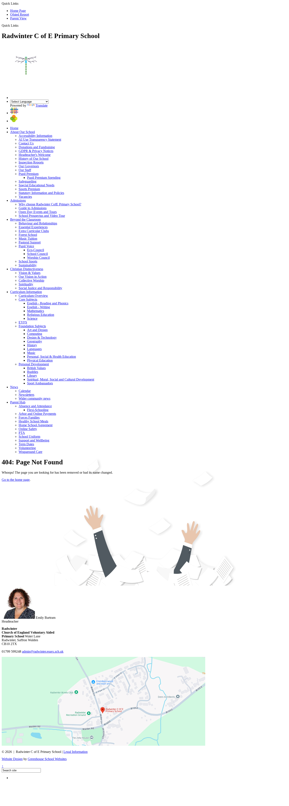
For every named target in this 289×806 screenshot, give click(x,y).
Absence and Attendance (35, 406)
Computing (34, 334)
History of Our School (33, 158)
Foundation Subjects (32, 326)
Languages (34, 349)
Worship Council (38, 257)
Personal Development (34, 364)
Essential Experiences (33, 227)
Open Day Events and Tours (38, 212)
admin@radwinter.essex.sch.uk (42, 651)
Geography (34, 341)
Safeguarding (27, 181)
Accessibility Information (35, 136)
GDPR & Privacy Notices (36, 151)
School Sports (28, 261)
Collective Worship (31, 280)
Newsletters (26, 394)
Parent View (18, 18)
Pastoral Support (30, 242)
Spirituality (26, 284)
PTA (22, 433)
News (14, 387)
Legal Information (75, 752)
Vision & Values (29, 273)
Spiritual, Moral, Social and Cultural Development (60, 379)
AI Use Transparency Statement (40, 139)
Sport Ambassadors (40, 383)
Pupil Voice (26, 246)
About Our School (22, 132)
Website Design (12, 759)
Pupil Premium (29, 174)
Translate (42, 105)
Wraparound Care (30, 452)
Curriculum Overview (33, 295)
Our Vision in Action (33, 276)
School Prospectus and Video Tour (42, 215)
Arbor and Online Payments (37, 413)
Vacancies (25, 196)
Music (31, 353)
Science (32, 318)
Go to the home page (16, 479)
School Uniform (29, 436)
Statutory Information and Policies (41, 193)
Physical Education (40, 360)
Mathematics (35, 311)
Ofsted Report (19, 14)
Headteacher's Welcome (35, 155)
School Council (37, 254)
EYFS (23, 322)
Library (32, 375)
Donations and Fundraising (37, 147)
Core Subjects (28, 299)
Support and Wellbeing (34, 440)
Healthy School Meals (33, 421)
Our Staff (25, 170)
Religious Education (40, 314)
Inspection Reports (31, 162)
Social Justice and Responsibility (40, 288)
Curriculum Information (26, 292)
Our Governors (29, 166)
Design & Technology (42, 337)
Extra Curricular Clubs (34, 231)
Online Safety (28, 429)
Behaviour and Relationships (38, 223)
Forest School (28, 235)
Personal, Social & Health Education (51, 356)
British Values (36, 368)
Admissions (18, 200)
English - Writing (38, 307)
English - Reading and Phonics (47, 303)
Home (14, 128)
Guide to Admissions (33, 208)
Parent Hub (17, 402)
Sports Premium (29, 189)
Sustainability (28, 265)
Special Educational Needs (36, 185)
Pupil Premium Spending (44, 177)
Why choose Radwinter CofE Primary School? (50, 204)
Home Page (18, 10)
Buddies (32, 372)
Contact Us (26, 143)
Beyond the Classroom (25, 219)
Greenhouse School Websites (47, 759)
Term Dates (26, 444)
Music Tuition (28, 238)
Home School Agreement (35, 425)
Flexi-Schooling (37, 410)
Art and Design (37, 330)
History (32, 345)
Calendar (25, 391)
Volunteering (27, 448)
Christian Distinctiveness (26, 269)
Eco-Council (35, 250)
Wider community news (34, 398)
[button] (20, 25)
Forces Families (29, 417)
